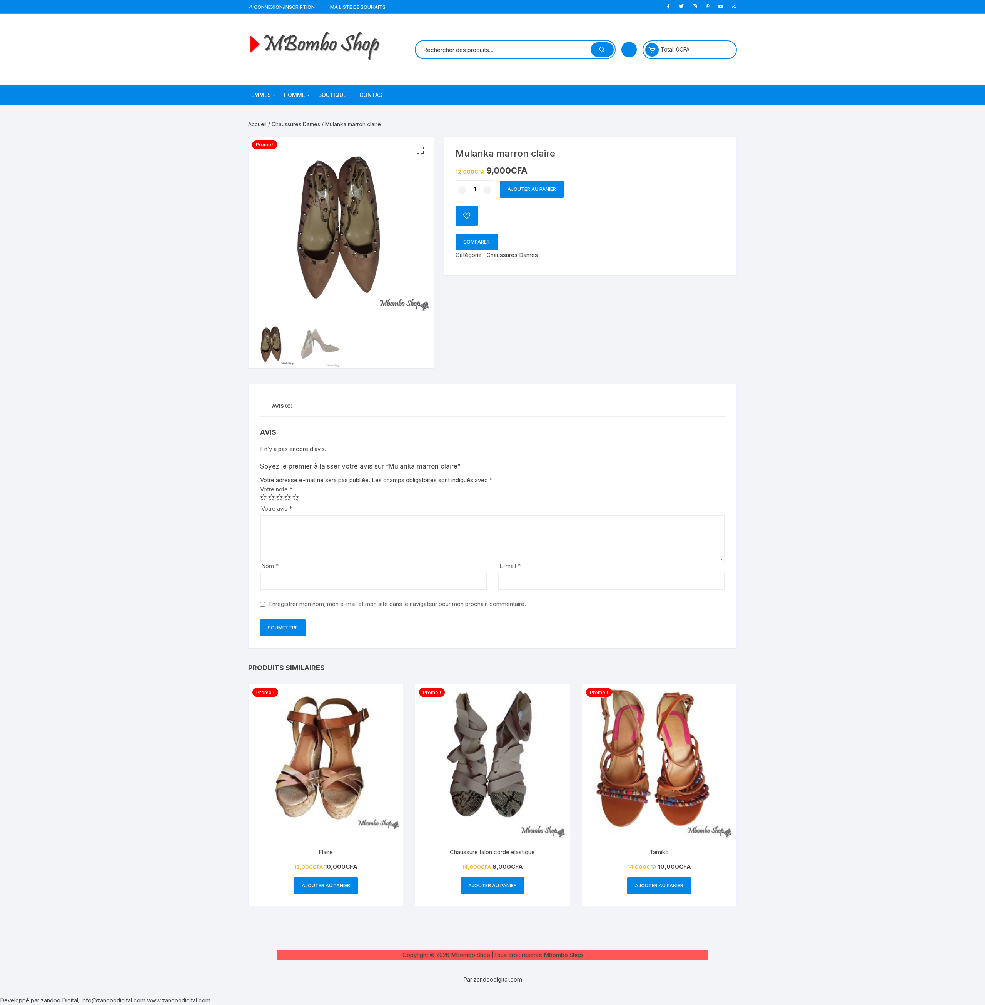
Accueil (257, 124)
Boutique (332, 95)
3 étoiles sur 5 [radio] (279, 497)
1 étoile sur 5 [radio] (263, 497)
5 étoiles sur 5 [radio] (295, 497)
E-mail (510, 565)
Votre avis (276, 508)
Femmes (259, 95)
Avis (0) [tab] (282, 406)
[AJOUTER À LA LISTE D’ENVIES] (467, 216)
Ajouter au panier (532, 189)
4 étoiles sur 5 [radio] (287, 497)
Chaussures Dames (296, 124)
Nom (270, 565)
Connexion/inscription (284, 7)
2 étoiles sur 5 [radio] (271, 497)
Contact (372, 95)
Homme (294, 95)
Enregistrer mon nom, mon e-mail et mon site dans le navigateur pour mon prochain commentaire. (397, 604)
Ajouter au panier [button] (326, 885)
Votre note (276, 489)
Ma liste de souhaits (357, 7)
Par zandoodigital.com (492, 979)
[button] (420, 150)
